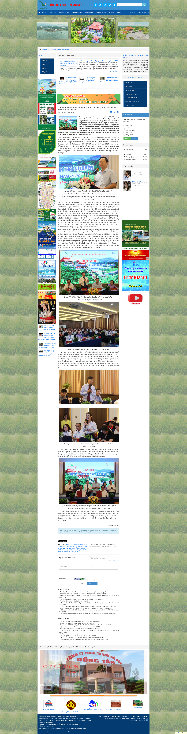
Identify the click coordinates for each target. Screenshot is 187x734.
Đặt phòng (111, 12)
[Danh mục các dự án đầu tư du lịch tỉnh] (47, 160)
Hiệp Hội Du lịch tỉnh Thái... (115, 708)
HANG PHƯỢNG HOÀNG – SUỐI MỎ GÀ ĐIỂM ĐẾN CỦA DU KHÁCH (80, 639)
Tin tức (41, 55)
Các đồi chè (128, 128)
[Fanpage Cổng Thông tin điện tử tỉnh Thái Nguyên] (135, 253)
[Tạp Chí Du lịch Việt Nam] (47, 257)
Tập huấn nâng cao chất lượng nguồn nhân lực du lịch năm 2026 (98, 61)
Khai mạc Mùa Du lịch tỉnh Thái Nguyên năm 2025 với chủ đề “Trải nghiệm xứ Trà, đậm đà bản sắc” (89, 603)
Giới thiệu (53, 12)
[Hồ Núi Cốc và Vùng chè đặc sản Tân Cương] (47, 297)
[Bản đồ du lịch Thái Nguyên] (47, 194)
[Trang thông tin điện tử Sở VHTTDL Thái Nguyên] (47, 280)
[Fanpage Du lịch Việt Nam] (47, 268)
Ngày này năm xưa (142, 718)
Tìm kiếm (124, 717)
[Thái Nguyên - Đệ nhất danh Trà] (47, 142)
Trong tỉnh (44, 60)
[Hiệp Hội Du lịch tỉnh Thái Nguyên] (115, 703)
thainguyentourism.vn (138, 171)
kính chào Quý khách (71, 695)
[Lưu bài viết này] (118, 112)
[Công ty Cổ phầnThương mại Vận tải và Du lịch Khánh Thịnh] (48, 704)
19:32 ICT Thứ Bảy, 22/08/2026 (139, 12)
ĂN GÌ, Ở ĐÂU (129, 90)
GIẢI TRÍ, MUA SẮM (131, 94)
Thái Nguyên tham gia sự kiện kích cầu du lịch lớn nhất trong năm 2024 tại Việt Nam (84, 606)
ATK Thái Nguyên (130, 130)
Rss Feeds (132, 717)
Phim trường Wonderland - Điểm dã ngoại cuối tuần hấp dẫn (77, 628)
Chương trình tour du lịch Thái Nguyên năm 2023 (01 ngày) (76, 621)
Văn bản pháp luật (63, 12)
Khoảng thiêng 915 (65, 634)
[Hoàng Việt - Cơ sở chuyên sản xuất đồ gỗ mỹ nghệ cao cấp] (71, 704)
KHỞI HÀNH (128, 86)
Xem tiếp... (115, 72)
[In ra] (115, 112)
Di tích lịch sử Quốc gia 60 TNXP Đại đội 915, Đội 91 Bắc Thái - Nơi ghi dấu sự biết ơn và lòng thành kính (89, 631)
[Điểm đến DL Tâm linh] (47, 173)
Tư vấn (119, 12)
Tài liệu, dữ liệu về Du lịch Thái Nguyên (118, 718)
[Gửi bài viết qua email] (111, 112)
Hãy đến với (115, 695)
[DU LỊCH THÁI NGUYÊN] (135, 233)
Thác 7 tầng (128, 132)
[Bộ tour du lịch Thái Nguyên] (47, 215)
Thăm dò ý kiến (115, 717)
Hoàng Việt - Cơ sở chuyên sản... (71, 709)
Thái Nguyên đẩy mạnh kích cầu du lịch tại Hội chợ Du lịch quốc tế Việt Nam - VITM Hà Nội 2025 (90, 610)
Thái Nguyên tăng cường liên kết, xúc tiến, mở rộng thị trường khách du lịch (87, 80)
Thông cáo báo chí (47, 72)
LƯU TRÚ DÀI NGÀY (131, 98)
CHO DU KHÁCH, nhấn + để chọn (132, 77)
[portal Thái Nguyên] (47, 292)
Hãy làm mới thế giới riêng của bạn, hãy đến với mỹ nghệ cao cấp (86, 695)
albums (133, 718)
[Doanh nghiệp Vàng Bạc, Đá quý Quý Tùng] (138, 705)
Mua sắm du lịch (101, 12)
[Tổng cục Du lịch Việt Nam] (47, 249)
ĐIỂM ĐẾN (128, 83)
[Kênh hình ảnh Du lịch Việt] (47, 236)
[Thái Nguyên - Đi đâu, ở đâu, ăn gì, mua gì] (47, 86)
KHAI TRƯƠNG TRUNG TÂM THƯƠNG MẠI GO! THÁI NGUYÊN (78, 637)
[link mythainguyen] (135, 275)
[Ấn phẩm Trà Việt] (47, 287)
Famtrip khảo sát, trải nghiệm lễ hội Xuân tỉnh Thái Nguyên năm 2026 (109, 80)
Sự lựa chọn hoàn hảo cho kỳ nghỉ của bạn (57, 695)
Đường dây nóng (136, 181)
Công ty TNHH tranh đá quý (101, 695)
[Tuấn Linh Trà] (93, 703)
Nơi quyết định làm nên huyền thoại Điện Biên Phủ (74, 636)
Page (138, 717)
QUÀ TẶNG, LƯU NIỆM (132, 102)
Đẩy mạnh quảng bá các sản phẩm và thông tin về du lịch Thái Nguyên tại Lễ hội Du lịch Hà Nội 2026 (68, 80)
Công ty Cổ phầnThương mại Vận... (49, 709)
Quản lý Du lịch (89, 12)
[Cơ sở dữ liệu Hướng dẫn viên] (47, 225)
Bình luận (145, 717)
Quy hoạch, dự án (77, 12)
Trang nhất (44, 12)
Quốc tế (44, 68)
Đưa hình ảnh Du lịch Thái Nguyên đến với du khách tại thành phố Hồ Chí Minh (82, 608)
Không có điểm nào (130, 135)
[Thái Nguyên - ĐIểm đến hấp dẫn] (47, 112)
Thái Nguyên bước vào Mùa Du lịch (70, 601)
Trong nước (45, 64)
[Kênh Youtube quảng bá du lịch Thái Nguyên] (135, 298)
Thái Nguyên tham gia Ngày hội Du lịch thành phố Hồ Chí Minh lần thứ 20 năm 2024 (84, 613)
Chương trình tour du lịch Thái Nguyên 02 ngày (73, 623)
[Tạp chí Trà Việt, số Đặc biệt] (47, 311)
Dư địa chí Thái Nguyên (138, 720)
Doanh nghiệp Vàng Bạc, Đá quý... (138, 712)
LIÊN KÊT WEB (130, 105)
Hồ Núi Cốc (128, 126)
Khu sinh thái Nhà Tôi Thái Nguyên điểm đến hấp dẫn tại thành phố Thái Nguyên (82, 625)
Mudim (179, 733)
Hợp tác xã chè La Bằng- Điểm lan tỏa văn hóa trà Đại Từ (76, 627)
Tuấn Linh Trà (93, 708)
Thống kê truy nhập (103, 717)
